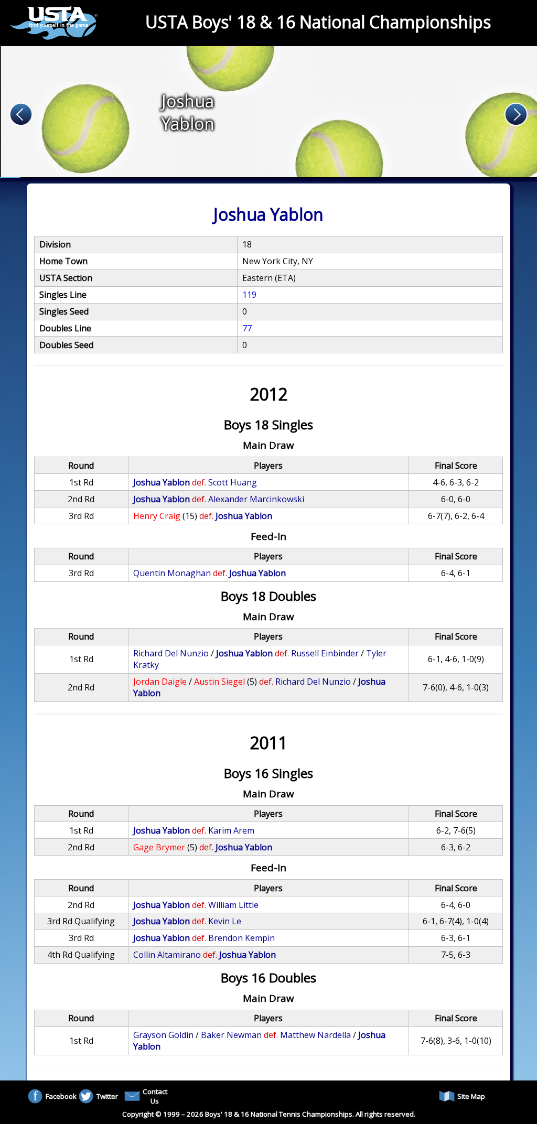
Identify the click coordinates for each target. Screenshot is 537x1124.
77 (247, 328)
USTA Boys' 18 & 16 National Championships (318, 21)
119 (249, 294)
